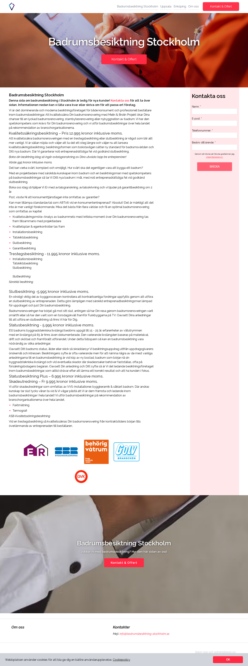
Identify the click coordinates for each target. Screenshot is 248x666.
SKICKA (215, 166)
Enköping (180, 6)
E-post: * (197, 118)
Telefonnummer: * (202, 130)
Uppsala (165, 6)
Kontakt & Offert (221, 6)
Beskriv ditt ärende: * (204, 142)
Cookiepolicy (121, 659)
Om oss (193, 6)
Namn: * (196, 106)
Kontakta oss (120, 100)
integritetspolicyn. (214, 157)
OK (228, 659)
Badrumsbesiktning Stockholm (137, 6)
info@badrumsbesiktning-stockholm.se (144, 634)
